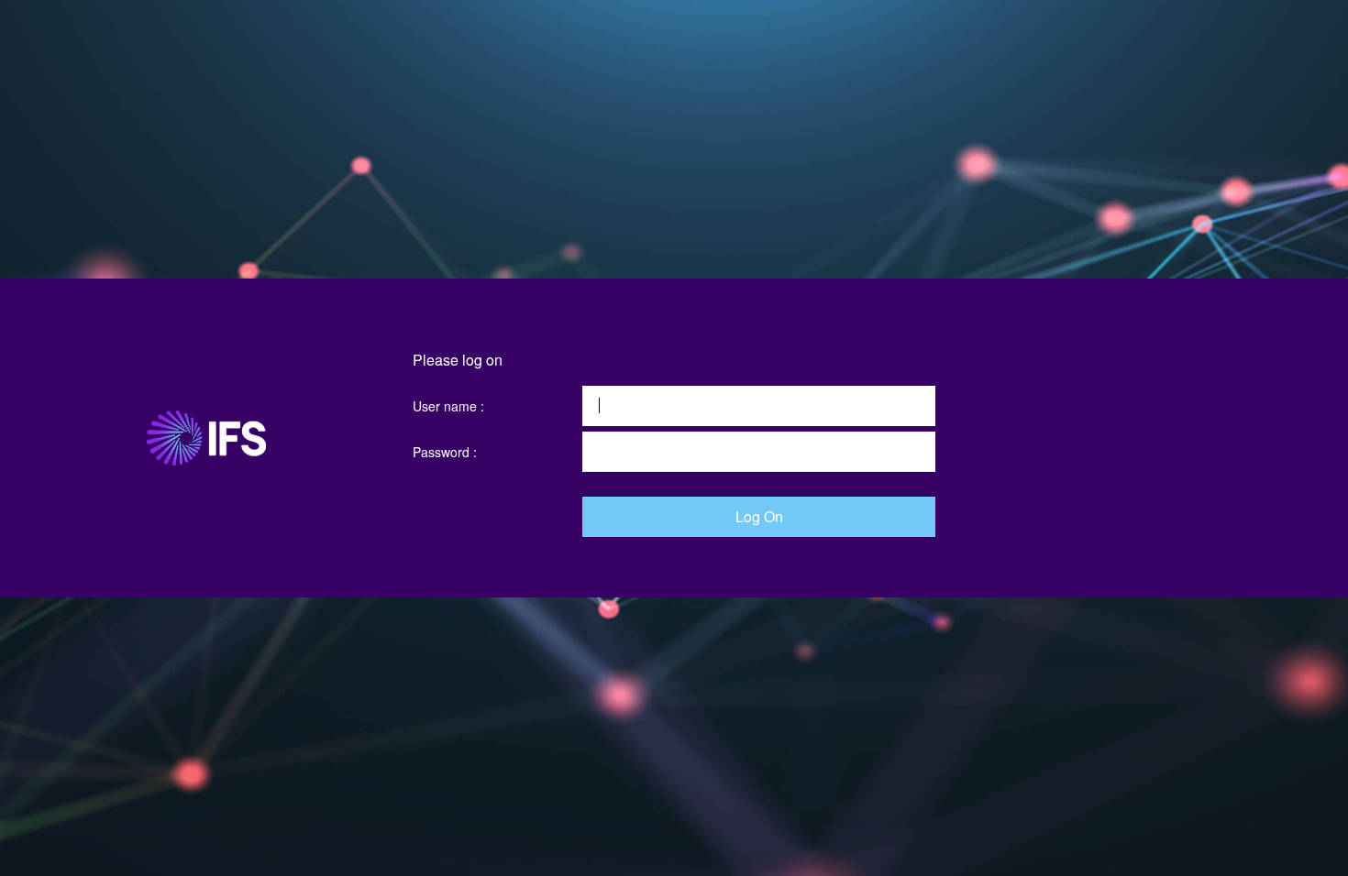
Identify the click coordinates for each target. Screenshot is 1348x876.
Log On (759, 516)
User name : (448, 406)
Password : (445, 452)
